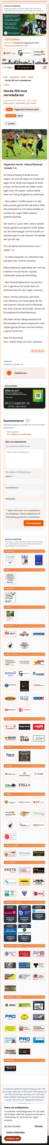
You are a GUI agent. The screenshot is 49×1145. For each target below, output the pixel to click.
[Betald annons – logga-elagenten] (38, 727)
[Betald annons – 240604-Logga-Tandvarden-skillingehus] (38, 685)
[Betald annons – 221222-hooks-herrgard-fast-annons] (24, 645)
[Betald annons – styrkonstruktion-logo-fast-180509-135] (10, 882)
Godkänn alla (12, 1138)
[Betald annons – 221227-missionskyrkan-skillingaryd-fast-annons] (38, 814)
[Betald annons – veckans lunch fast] (38, 634)
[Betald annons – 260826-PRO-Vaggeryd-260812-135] (10, 560)
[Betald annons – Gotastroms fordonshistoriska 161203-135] (24, 1017)
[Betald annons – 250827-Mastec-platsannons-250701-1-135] (10, 579)
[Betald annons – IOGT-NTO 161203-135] (38, 1040)
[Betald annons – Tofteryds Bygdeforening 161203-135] (38, 1028)
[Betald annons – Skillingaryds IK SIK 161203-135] (24, 954)
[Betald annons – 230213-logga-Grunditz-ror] (10, 674)
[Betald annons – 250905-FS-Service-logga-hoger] (24, 710)
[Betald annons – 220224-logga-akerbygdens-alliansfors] (10, 802)
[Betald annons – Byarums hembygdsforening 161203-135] (10, 1051)
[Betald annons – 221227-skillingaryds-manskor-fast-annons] (10, 1005)
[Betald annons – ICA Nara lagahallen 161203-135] (10, 634)
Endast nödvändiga (15, 1132)
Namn (9, 476)
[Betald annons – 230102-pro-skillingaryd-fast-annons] (24, 1040)
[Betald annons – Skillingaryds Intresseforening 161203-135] (24, 1028)
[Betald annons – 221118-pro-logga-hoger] (10, 1017)
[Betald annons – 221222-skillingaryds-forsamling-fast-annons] (10, 53)
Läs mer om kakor (12, 1126)
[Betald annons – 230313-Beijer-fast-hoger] (10, 738)
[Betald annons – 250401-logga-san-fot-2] (24, 686)
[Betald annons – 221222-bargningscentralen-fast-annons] (10, 853)
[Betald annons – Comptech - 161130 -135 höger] (24, 870)
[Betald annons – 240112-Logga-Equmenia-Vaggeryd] (24, 802)
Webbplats (10, 498)
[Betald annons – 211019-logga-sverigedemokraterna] (38, 911)
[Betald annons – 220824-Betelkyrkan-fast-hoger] (38, 825)
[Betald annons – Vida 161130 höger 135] (38, 893)
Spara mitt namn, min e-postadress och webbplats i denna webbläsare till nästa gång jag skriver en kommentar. (22, 513)
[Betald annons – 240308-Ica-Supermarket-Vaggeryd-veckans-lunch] (24, 634)
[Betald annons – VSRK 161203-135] (38, 977)
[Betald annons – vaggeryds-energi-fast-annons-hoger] (10, 1068)
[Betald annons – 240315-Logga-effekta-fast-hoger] (10, 685)
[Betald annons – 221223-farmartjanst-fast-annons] (38, 674)
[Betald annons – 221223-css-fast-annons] (24, 662)
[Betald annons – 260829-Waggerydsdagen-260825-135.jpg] (24, 560)
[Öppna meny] (44, 67)
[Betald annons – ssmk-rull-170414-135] (38, 954)
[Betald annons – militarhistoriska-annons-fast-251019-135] (10, 1028)
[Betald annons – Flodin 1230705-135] (38, 774)
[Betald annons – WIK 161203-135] (10, 954)
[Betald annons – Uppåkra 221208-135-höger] (10, 870)
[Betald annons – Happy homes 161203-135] (24, 727)
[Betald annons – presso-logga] (24, 882)
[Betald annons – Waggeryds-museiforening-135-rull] (38, 1017)
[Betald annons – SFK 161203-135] (24, 977)
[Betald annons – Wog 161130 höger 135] (24, 893)
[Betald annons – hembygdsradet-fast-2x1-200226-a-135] (10, 1040)
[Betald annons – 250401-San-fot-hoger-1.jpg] (38, 662)
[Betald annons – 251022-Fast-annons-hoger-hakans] (10, 698)
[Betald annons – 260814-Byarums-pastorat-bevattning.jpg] (10, 616)
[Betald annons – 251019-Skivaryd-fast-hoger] (24, 1051)
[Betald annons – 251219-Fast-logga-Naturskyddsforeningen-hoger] (24, 1005)
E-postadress (12, 487)
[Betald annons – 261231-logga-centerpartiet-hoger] (24, 931)
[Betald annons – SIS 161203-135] (38, 965)
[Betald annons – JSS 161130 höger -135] (38, 882)
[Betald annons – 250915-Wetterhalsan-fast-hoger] (24, 698)
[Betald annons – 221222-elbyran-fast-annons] (38, 698)
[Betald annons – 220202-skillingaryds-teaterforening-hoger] (38, 1005)
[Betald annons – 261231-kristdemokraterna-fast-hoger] (10, 931)
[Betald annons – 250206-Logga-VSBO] (10, 785)
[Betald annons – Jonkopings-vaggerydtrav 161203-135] (10, 965)
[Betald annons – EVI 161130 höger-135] (38, 870)
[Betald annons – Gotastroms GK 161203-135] (24, 965)
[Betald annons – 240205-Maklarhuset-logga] (10, 774)
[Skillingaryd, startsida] (24, 67)
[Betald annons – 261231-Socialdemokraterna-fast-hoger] (10, 912)
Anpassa (39, 1126)
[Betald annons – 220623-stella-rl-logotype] (24, 785)
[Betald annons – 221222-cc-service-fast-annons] (24, 853)
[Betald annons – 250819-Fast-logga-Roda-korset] (10, 727)
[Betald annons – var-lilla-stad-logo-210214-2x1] (24, 738)
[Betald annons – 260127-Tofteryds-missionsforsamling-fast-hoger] (24, 825)
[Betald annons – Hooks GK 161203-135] (10, 977)
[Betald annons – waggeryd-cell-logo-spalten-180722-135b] (10, 893)
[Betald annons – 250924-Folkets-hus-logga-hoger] (24, 756)
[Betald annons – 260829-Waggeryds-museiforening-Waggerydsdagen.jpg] (38, 560)
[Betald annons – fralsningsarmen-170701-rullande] (10, 837)
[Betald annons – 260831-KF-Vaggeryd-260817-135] (10, 597)
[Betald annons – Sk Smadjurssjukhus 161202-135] (10, 662)
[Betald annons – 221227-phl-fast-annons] (10, 710)
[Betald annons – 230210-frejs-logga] (10, 755)
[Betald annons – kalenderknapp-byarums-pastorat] (39, 53)
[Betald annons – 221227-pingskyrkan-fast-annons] (24, 814)
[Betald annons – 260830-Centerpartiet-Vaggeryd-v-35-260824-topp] (24, 25)
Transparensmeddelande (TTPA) (16, 46)
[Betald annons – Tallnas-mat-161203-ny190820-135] (10, 645)
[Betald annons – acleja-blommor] (38, 738)
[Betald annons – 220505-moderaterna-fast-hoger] (24, 912)
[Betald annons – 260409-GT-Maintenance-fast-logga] (25, 53)
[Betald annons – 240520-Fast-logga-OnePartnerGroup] (24, 774)
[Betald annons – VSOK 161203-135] (10, 988)
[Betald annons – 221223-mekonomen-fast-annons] (38, 853)
